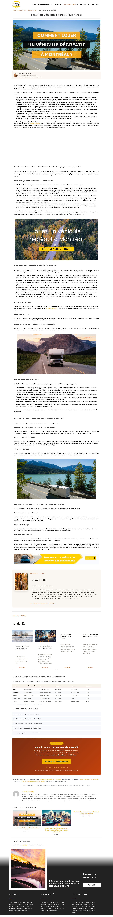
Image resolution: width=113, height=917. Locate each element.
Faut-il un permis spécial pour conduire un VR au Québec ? (27, 714)
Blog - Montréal (32, 10)
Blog (97, 4)
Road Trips (58, 4)
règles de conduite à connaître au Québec (33, 781)
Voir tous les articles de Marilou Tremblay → (42, 603)
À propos (83, 4)
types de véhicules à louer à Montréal (50, 779)
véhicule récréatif (35, 123)
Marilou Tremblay (28, 792)
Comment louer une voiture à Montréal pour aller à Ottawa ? (86, 813)
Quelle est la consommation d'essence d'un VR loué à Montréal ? (29, 723)
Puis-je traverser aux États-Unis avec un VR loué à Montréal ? (28, 728)
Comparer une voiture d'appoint (56, 761)
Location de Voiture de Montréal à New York (27, 829)
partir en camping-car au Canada (89, 779)
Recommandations (70, 4)
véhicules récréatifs (51, 308)
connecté (24, 845)
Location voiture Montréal (42, 4)
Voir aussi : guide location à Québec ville (56, 767)
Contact (91, 4)
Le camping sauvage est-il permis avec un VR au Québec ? (27, 733)
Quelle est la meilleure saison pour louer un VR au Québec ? (28, 718)
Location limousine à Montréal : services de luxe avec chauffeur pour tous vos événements (56, 830)
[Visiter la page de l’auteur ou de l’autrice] (16, 794)
